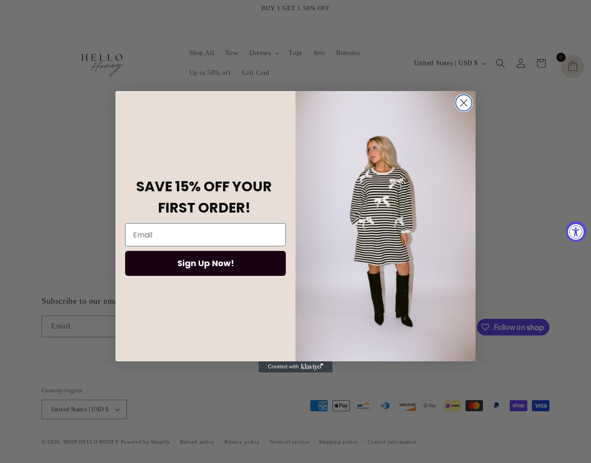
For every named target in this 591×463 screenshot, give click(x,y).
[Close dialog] (464, 103)
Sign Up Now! (205, 263)
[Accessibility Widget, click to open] (576, 231)
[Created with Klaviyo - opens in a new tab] (295, 366)
